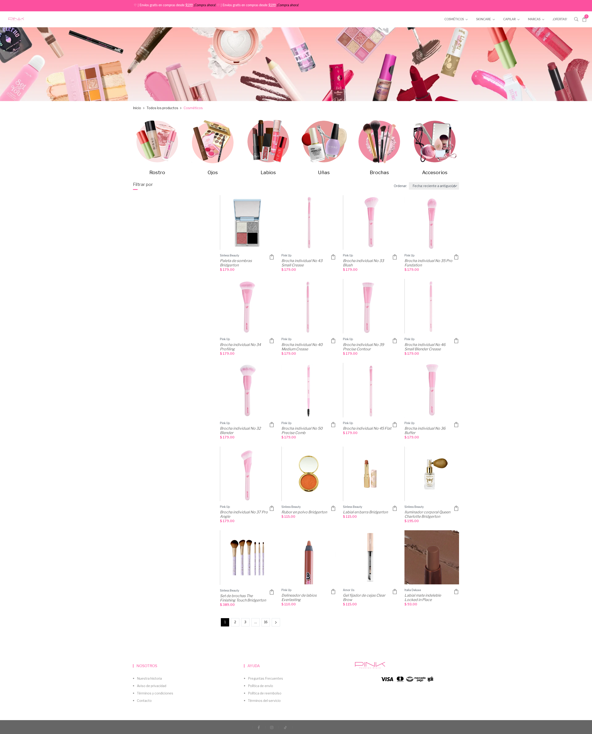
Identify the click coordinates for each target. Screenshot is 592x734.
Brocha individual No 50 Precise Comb (302, 430)
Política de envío (260, 686)
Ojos (213, 172)
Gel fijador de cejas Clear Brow (364, 597)
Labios (268, 172)
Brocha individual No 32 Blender (241, 430)
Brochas (379, 172)
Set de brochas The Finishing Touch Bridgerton (243, 598)
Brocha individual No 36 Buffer (425, 430)
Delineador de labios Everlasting (299, 597)
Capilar (509, 19)
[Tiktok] (285, 727)
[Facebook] (258, 727)
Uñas (324, 172)
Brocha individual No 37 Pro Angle (244, 514)
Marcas (534, 19)
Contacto (144, 701)
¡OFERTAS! (560, 19)
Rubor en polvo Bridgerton (304, 512)
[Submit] (333, 257)
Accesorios (434, 172)
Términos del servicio (264, 701)
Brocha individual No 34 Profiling (241, 346)
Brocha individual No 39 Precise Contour (364, 346)
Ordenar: (400, 186)
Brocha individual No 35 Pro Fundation (428, 263)
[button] (576, 19)
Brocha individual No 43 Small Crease (302, 263)
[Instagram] (271, 727)
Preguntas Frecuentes (265, 678)
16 (266, 622)
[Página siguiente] (276, 622)
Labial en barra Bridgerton (365, 512)
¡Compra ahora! (175, 5)
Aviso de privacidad (151, 686)
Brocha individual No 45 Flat (367, 428)
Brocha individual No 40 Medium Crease (302, 346)
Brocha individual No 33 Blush (364, 263)
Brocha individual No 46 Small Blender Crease (425, 346)
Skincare (484, 19)
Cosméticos (454, 19)
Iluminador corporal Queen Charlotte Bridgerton (427, 514)
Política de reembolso (264, 693)
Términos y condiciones (155, 693)
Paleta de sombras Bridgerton (236, 263)
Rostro (157, 172)
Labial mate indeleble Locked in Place (423, 597)
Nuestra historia (149, 678)
